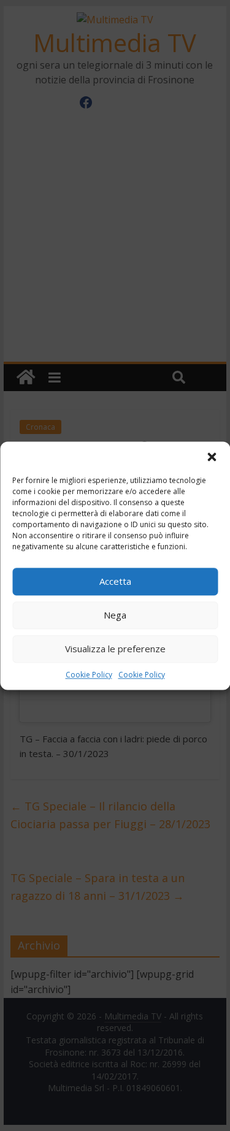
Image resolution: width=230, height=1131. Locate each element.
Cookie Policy (89, 674)
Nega (115, 615)
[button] (211, 457)
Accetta (115, 581)
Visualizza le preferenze (115, 648)
